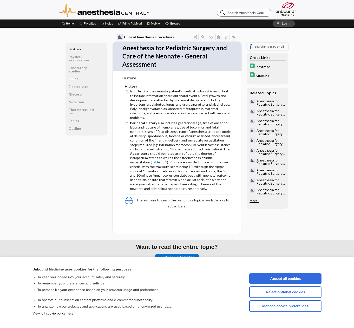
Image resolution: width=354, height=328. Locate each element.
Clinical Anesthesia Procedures (149, 37)
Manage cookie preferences (285, 306)
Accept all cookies (285, 279)
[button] (173, 23)
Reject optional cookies (285, 292)
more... (254, 201)
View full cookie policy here (53, 313)
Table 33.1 (159, 162)
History (75, 49)
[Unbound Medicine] (285, 8)
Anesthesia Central (119, 9)
